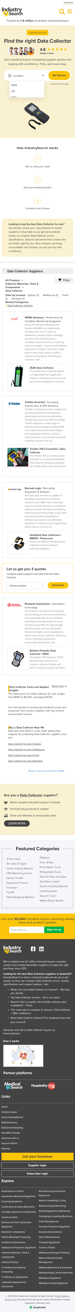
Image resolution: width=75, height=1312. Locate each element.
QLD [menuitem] (13, 97)
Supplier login (37, 1165)
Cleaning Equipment (11, 1201)
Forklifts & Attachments (13, 1242)
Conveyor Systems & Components (18, 1212)
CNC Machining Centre (19, 873)
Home (4, 1106)
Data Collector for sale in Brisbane (25, 761)
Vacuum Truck (48, 895)
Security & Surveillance (50, 1232)
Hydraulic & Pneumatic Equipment (18, 1247)
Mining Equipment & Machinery (54, 1211)
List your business (37, 1156)
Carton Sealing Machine (20, 868)
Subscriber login (37, 1173)
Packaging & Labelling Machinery (55, 1216)
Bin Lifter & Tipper (17, 863)
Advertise (68, 2)
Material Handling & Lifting (52, 1200)
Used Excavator (48, 891)
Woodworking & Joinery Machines (56, 1272)
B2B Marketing (9, 1122)
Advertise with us (10, 1138)
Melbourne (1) (50, 295)
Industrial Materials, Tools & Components (21, 285)
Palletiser (45, 857)
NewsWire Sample (10, 1132)
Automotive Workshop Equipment (18, 1196)
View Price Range (60, 84)
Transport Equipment (49, 1242)
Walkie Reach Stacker (52, 900)
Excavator (12, 887)
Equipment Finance (17, 882)
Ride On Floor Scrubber (53, 876)
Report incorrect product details (46, 770)
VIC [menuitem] (13, 91)
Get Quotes (59, 75)
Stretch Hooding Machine (54, 886)
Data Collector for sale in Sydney (24, 744)
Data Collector (14, 290)
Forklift (10, 892)
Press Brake (46, 862)
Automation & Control (12, 1191)
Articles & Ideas (9, 1112)
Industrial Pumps (9, 1262)
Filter (66, 280)
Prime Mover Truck (50, 867)
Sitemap (5, 1148)
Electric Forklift (15, 878)
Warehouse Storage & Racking (54, 1252)
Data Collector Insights (20, 305)
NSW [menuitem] (14, 85)
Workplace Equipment (50, 1278)
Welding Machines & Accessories (55, 1267)
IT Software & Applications (14, 1277)
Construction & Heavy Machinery (17, 1206)
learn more (17, 823)
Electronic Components (13, 1232)
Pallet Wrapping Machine (20, 897)
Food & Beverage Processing (15, 1237)
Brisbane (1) (18, 298)
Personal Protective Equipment (54, 1226)
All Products (12, 280)
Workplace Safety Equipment (53, 1283)
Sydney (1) (33, 295)
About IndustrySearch (12, 1117)
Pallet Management (49, 1221)
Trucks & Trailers (47, 1247)
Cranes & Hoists (9, 1217)
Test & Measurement (49, 1237)
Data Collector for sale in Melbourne (26, 749)
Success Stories (9, 1143)
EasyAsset (54, 1018)
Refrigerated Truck (50, 872)
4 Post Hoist (13, 859)
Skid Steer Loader (50, 881)
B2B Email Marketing (12, 1127)
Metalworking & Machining (52, 1205)
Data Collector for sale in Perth (23, 755)
